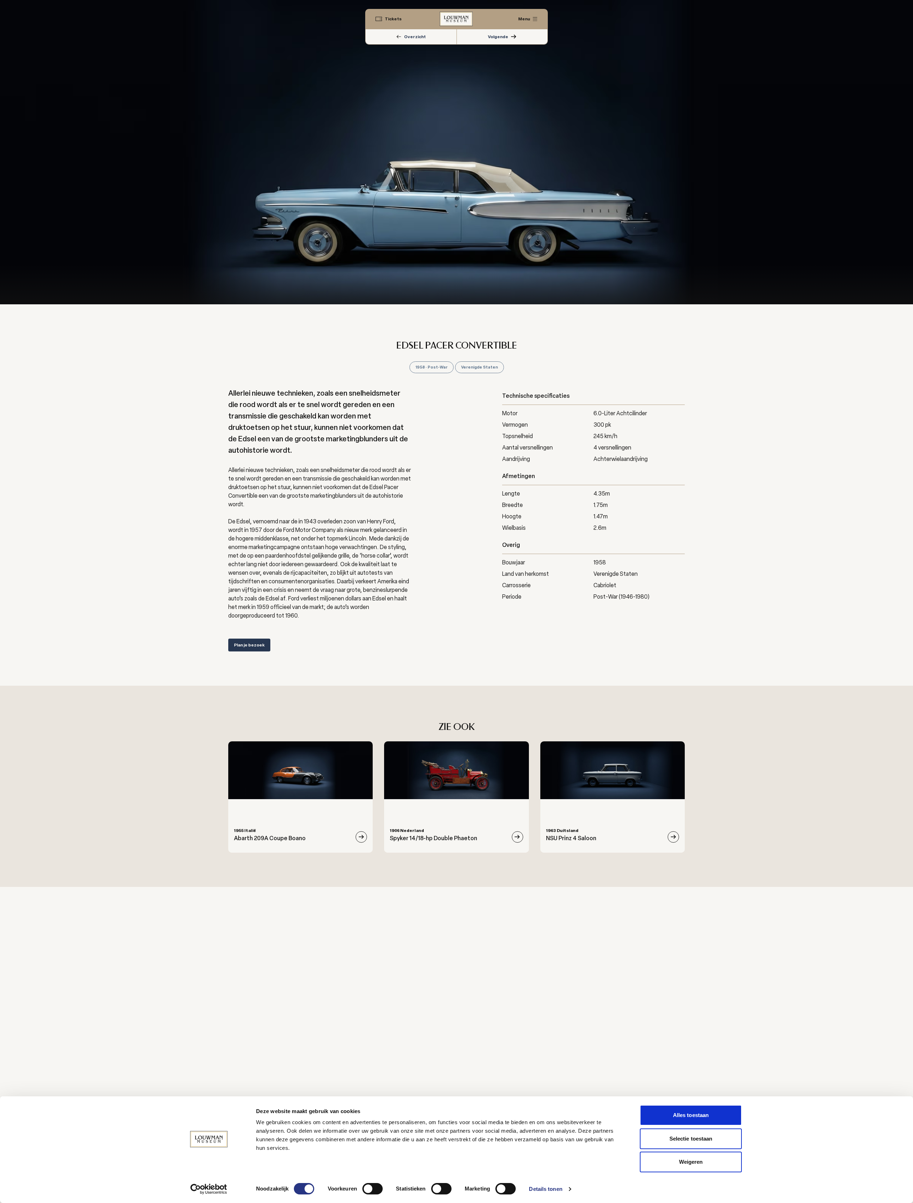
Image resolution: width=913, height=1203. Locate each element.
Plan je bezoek (249, 645)
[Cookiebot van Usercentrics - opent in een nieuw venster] (209, 1189)
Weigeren (691, 1162)
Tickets (393, 18)
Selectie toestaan (691, 1139)
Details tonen (545, 1189)
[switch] (372, 1188)
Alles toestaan (691, 1115)
